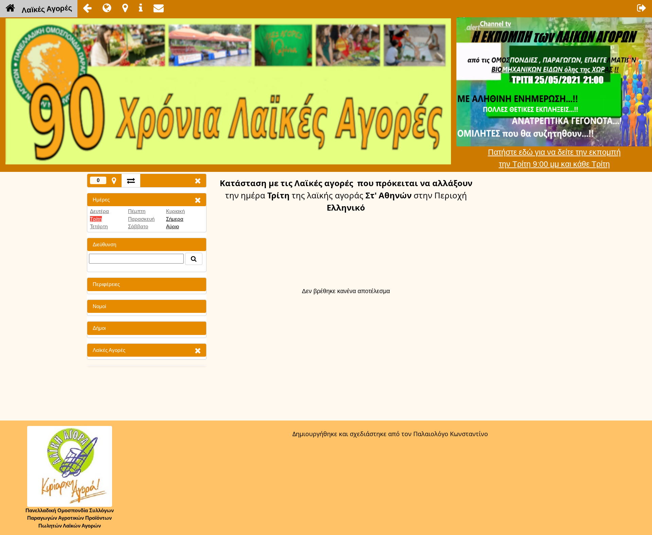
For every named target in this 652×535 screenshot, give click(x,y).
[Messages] (158, 8)
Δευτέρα (99, 211)
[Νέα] (107, 8)
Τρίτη (96, 219)
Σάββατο (138, 226)
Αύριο (172, 226)
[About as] (140, 8)
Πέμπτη (136, 211)
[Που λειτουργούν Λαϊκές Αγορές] (125, 8)
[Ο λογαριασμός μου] (642, 8)
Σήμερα (174, 219)
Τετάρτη (99, 226)
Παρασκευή (141, 219)
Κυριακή (175, 211)
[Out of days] (131, 180)
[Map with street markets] (114, 180)
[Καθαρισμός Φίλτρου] (198, 200)
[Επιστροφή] (87, 8)
